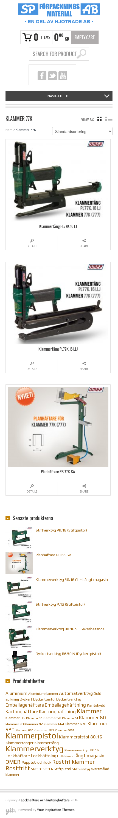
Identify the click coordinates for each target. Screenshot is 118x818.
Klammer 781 (44, 730)
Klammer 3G (15, 718)
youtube (62, 75)
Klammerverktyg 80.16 (81, 750)
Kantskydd (96, 705)
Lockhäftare (17, 755)
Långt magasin (89, 755)
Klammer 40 (34, 718)
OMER (13, 762)
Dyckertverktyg (68, 699)
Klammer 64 (70, 718)
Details (32, 246)
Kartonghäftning (57, 711)
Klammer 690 (24, 730)
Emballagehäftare (24, 705)
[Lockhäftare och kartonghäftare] (59, 14)
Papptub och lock (36, 762)
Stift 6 (48, 769)
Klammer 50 (52, 718)
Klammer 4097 (64, 730)
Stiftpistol (62, 769)
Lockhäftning (43, 755)
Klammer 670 (75, 724)
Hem (9, 130)
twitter (52, 75)
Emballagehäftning (65, 705)
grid (99, 119)
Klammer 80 (92, 717)
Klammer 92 (33, 724)
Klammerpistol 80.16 (80, 737)
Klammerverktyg (34, 748)
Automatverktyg (76, 693)
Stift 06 (37, 769)
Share (84, 246)
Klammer (89, 711)
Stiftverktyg (81, 769)
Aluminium (16, 693)
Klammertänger (19, 742)
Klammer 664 (54, 724)
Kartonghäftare (21, 711)
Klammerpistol (31, 735)
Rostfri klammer (73, 761)
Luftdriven (65, 756)
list (109, 119)
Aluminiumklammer (43, 694)
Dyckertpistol (44, 699)
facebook (42, 75)
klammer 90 (14, 724)
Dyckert (26, 699)
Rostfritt (17, 768)
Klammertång (46, 742)
